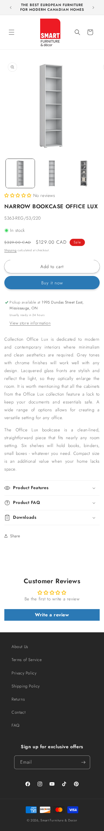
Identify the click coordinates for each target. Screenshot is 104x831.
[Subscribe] (83, 762)
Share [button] (15, 536)
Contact (18, 712)
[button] (11, 32)
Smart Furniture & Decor (58, 820)
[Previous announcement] (10, 7)
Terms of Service (27, 660)
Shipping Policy (26, 686)
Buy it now (52, 283)
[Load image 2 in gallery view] (52, 173)
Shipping (10, 250)
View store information (30, 323)
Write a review (52, 614)
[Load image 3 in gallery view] (83, 173)
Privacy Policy (24, 673)
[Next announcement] (93, 7)
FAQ (16, 725)
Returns (18, 699)
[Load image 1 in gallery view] (20, 173)
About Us (20, 646)
